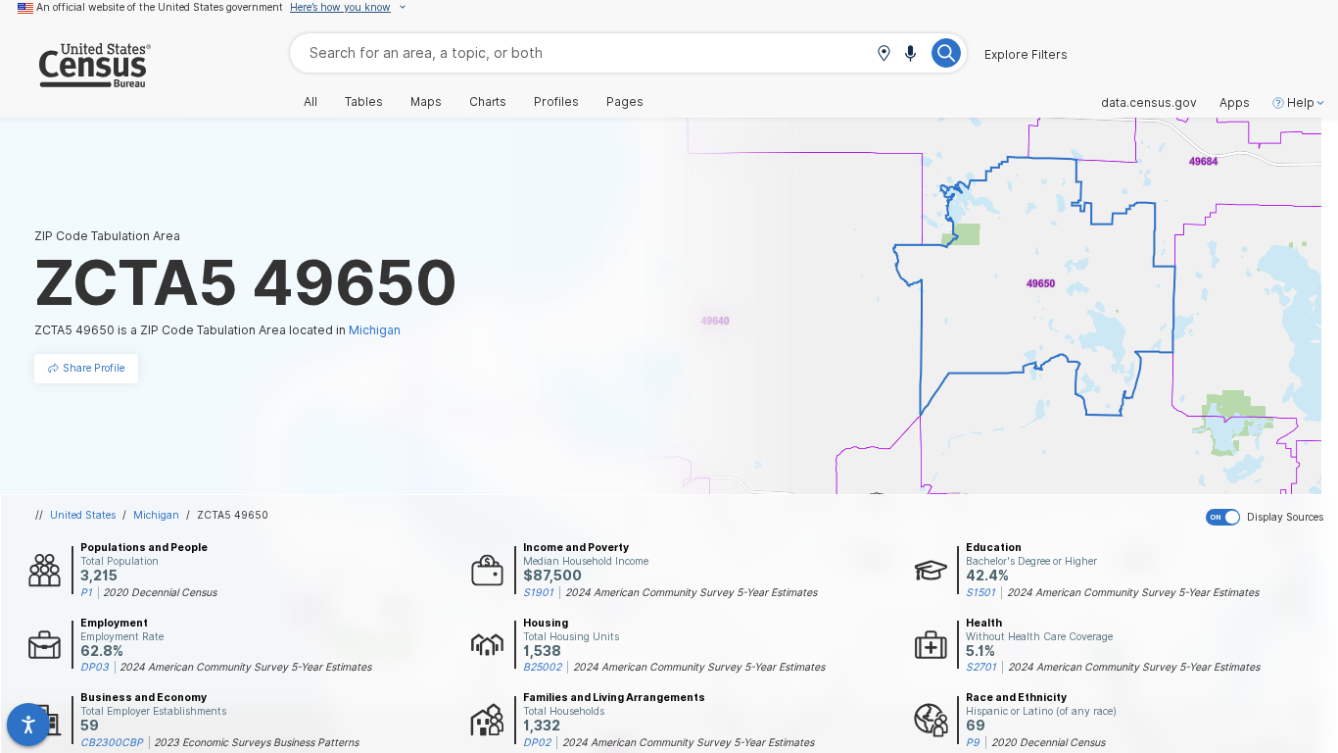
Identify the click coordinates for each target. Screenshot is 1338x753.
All (310, 102)
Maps (426, 102)
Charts (487, 102)
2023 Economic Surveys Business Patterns (256, 742)
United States (83, 515)
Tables (364, 102)
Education (994, 547)
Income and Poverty (576, 547)
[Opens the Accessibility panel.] (28, 724)
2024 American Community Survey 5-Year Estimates (691, 592)
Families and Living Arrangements (614, 697)
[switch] (1268, 518)
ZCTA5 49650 (232, 515)
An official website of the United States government (159, 7)
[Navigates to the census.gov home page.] (75, 80)
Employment (114, 622)
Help (1300, 103)
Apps (1234, 103)
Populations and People (144, 547)
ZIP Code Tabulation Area (107, 235)
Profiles (556, 102)
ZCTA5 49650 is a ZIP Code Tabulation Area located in (217, 330)
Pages (625, 102)
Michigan (156, 515)
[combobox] (628, 52)
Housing (545, 622)
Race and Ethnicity (1016, 697)
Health (984, 622)
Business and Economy (143, 697)
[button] (883, 54)
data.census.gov (1149, 103)
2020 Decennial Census (159, 592)
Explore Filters (1026, 55)
